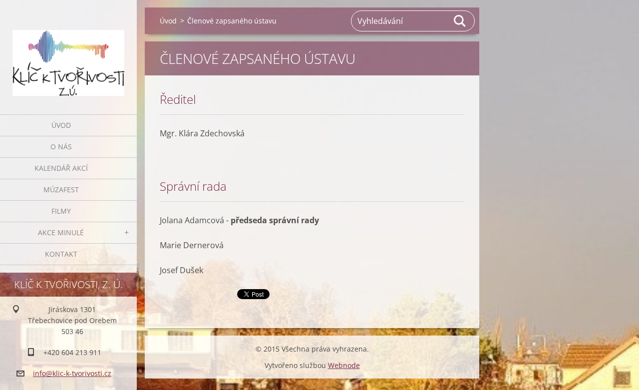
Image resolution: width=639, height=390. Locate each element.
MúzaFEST (61, 189)
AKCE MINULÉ (61, 232)
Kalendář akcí (61, 168)
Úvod (61, 125)
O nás (61, 146)
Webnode (344, 365)
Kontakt (61, 254)
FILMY (61, 211)
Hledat (460, 20)
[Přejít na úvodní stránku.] (68, 51)
